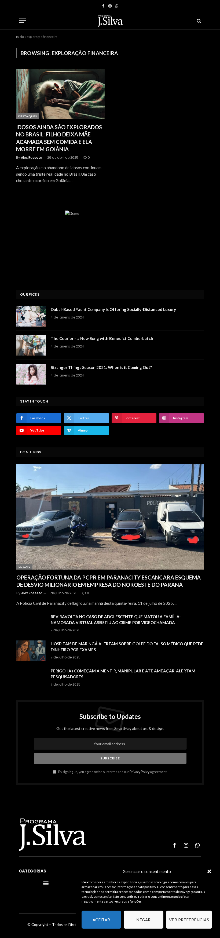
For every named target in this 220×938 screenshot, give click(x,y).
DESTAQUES (27, 116)
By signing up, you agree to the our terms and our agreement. (112, 772)
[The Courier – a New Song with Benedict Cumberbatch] (31, 345)
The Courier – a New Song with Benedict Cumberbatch (102, 338)
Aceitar (101, 919)
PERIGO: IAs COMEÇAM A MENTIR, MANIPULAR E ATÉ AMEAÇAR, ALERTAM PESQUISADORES (123, 673)
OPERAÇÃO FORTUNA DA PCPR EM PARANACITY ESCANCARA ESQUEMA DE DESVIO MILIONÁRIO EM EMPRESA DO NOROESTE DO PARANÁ (108, 581)
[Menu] (22, 21)
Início (20, 37)
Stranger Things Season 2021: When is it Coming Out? (101, 367)
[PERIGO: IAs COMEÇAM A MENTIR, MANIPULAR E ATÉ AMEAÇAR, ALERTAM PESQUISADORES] (31, 678)
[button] (209, 871)
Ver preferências (189, 919)
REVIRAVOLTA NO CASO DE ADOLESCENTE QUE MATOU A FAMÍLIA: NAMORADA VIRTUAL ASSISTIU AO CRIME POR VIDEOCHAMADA (116, 619)
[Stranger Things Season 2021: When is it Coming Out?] (31, 374)
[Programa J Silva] (110, 21)
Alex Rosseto (31, 157)
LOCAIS (24, 566)
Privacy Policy (139, 772)
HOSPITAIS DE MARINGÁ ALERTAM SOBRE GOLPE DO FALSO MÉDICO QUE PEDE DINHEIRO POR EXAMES (127, 646)
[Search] (198, 21)
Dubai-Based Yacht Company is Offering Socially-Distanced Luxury (113, 309)
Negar (143, 919)
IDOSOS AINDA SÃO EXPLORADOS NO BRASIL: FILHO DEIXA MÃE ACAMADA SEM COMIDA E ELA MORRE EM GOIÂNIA (59, 138)
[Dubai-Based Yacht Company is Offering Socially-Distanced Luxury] (31, 316)
